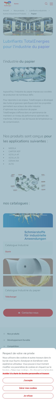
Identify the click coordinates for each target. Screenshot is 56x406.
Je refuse (28, 396)
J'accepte (28, 380)
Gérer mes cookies (28, 388)
